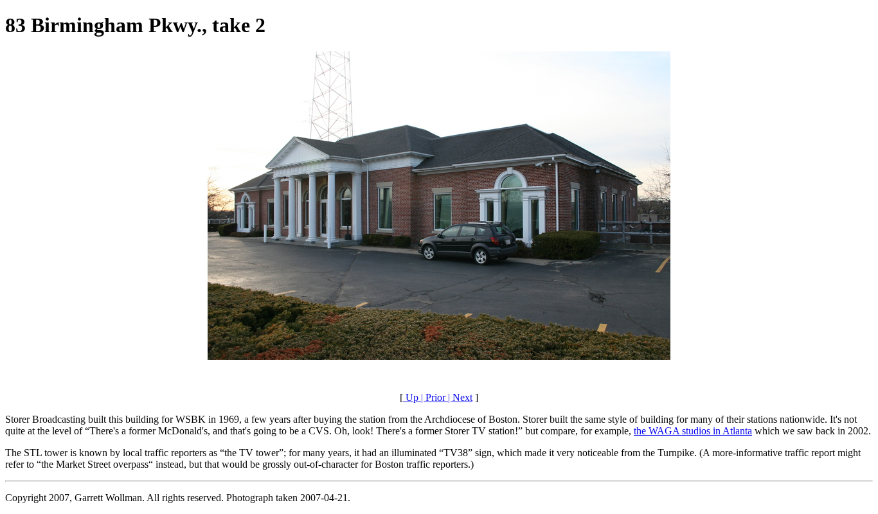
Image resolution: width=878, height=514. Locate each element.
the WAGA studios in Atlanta (693, 430)
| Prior (431, 397)
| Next (458, 397)
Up (410, 397)
